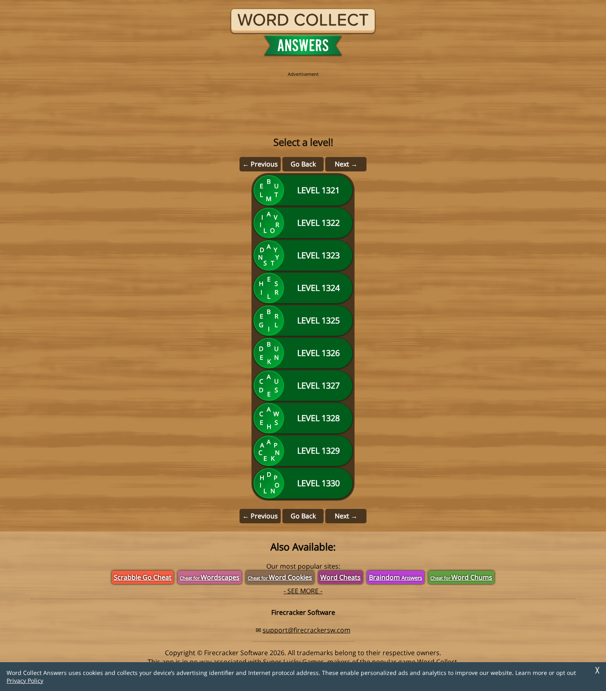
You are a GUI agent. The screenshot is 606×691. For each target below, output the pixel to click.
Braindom (395, 577)
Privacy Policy (25, 680)
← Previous (260, 164)
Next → (346, 164)
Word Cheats (340, 577)
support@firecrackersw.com (306, 630)
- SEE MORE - (303, 590)
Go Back (303, 164)
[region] (303, 95)
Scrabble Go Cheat (142, 577)
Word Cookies (280, 577)
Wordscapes (210, 577)
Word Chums (461, 577)
